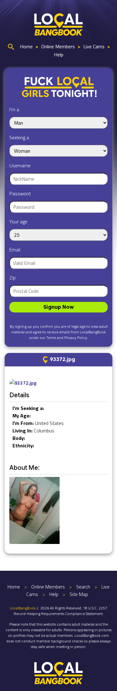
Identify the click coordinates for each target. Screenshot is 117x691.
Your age (18, 221)
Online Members (58, 46)
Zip (12, 277)
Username (20, 165)
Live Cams (94, 46)
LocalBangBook (23, 608)
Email (14, 249)
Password (20, 193)
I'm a (14, 109)
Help (58, 54)
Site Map (79, 594)
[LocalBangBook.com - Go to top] (59, 672)
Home (26, 46)
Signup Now (58, 307)
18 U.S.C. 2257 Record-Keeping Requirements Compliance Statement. (61, 611)
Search (83, 586)
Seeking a (19, 137)
